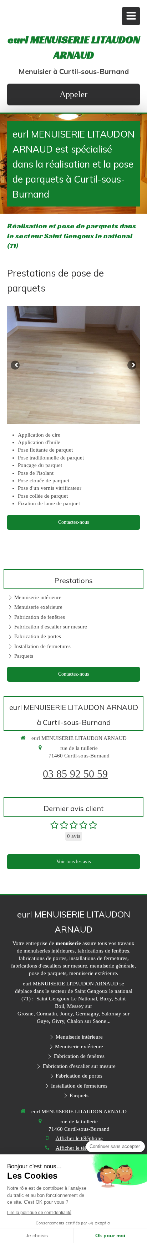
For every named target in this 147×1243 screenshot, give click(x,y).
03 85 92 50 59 (75, 774)
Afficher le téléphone (79, 1138)
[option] (73, 365)
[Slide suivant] (131, 365)
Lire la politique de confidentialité (39, 1212)
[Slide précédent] (15, 365)
